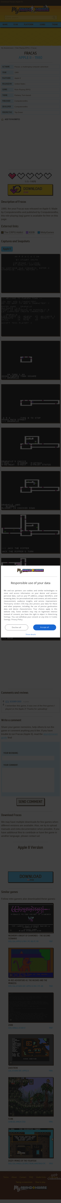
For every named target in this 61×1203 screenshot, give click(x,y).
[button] (30, 634)
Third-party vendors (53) (14, 603)
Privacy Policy (17, 619)
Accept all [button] (44, 627)
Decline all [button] (16, 627)
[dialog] (30, 601)
